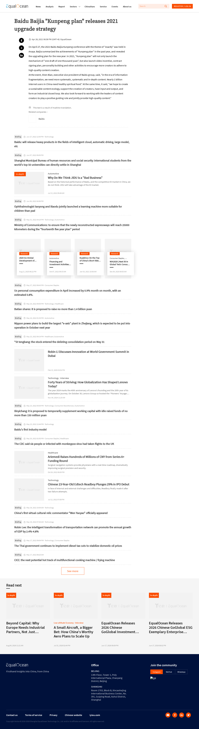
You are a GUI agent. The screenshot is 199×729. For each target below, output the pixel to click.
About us (127, 6)
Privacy (53, 715)
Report (61, 6)
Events (115, 6)
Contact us (12, 715)
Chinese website (73, 715)
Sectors (73, 6)
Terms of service (33, 715)
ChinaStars (90, 6)
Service (103, 6)
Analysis (49, 6)
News (38, 6)
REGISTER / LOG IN (182, 6)
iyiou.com (95, 715)
